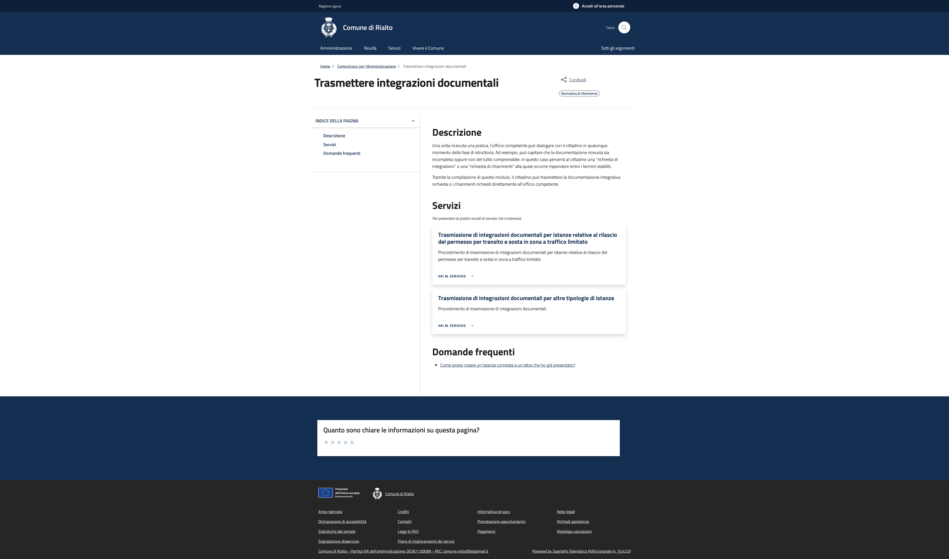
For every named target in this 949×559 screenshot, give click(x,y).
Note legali (566, 511)
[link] (457, 276)
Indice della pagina (336, 120)
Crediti (403, 511)
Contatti (405, 521)
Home (325, 66)
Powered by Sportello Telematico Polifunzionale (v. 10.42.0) (581, 551)
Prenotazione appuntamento (501, 521)
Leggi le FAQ (408, 531)
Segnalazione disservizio (338, 541)
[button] (598, 6)
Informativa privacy (493, 511)
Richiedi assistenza (573, 521)
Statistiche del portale (336, 531)
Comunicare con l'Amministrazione (366, 66)
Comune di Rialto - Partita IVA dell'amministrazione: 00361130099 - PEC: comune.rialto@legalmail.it (403, 551)
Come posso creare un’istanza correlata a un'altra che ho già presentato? (507, 365)
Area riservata (330, 511)
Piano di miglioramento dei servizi (426, 541)
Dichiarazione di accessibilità (342, 521)
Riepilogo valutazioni (574, 531)
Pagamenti (486, 531)
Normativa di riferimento (579, 93)
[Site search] (624, 27)
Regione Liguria (330, 6)
